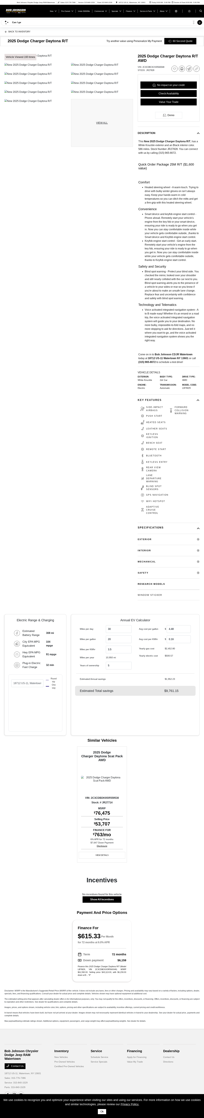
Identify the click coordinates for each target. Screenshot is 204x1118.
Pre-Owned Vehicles (64, 1061)
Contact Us (17, 1066)
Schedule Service (99, 1057)
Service (96, 1051)
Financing (134, 1051)
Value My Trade (135, 1061)
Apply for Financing (136, 1057)
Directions (168, 1061)
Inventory (61, 1051)
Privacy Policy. (130, 1104)
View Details (102, 855)
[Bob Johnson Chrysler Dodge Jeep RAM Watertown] (18, 11)
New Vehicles (61, 1057)
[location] (116, 2)
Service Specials (99, 1061)
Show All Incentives (102, 899)
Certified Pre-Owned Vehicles (69, 1066)
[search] (201, 11)
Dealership (171, 1051)
